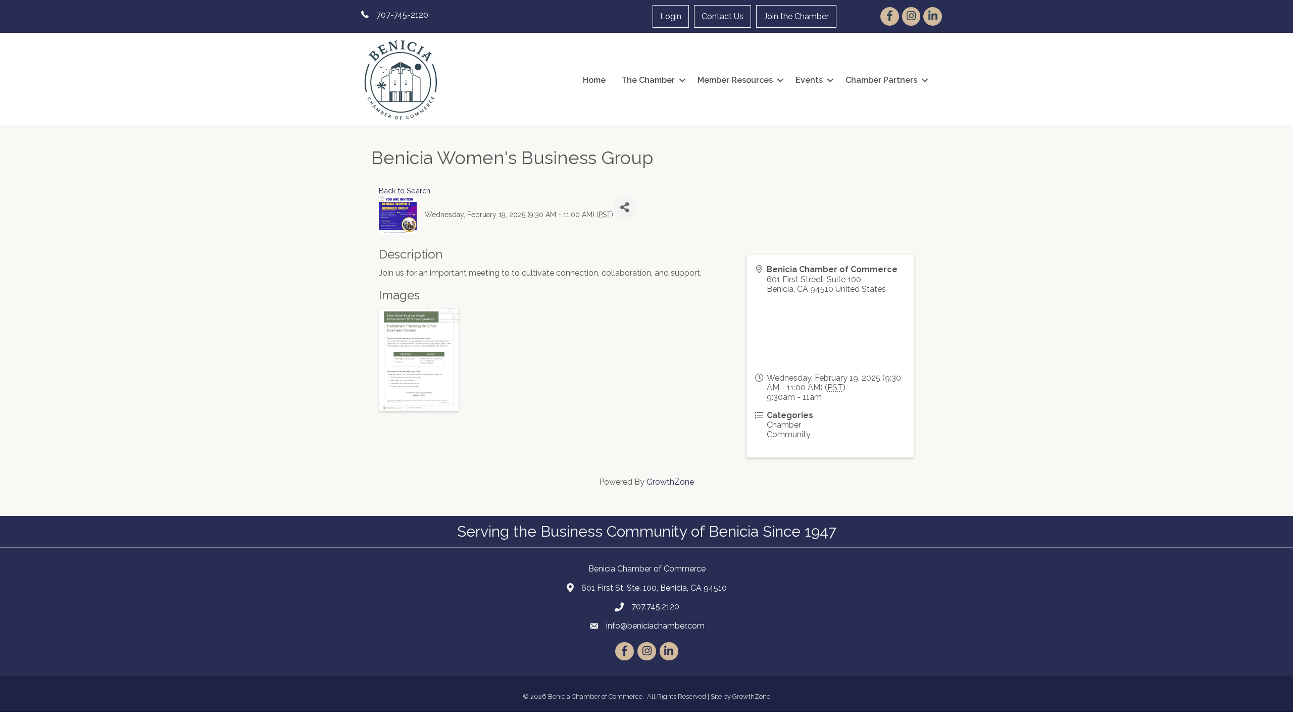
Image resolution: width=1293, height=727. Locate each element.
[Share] (624, 207)
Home (594, 80)
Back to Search (404, 190)
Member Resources (735, 80)
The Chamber (648, 80)
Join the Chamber (796, 16)
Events (809, 80)
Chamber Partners (881, 80)
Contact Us (722, 16)
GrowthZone (670, 482)
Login (670, 16)
